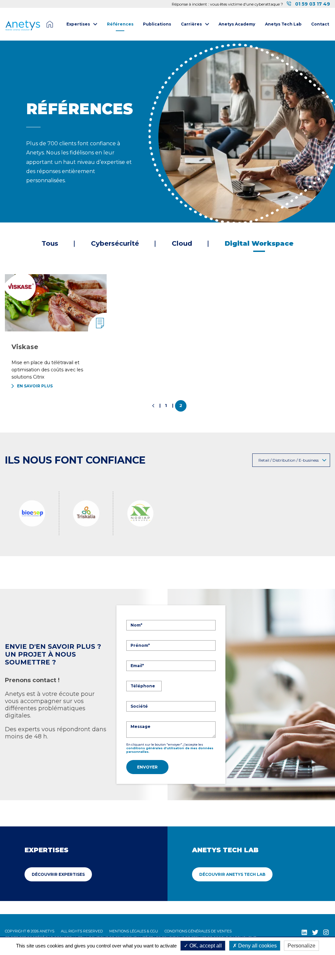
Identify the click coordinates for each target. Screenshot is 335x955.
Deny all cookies (257, 945)
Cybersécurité (115, 243)
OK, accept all (205, 945)
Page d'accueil (50, 24)
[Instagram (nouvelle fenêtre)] (326, 932)
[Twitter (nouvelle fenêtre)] (315, 932)
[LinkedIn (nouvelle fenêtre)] (304, 932)
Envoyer (147, 767)
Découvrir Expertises (58, 874)
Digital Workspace (259, 243)
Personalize (301, 945)
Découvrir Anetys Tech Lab (232, 874)
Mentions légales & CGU (133, 931)
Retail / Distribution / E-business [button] (288, 460)
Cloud (182, 243)
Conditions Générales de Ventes (198, 931)
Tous (50, 243)
